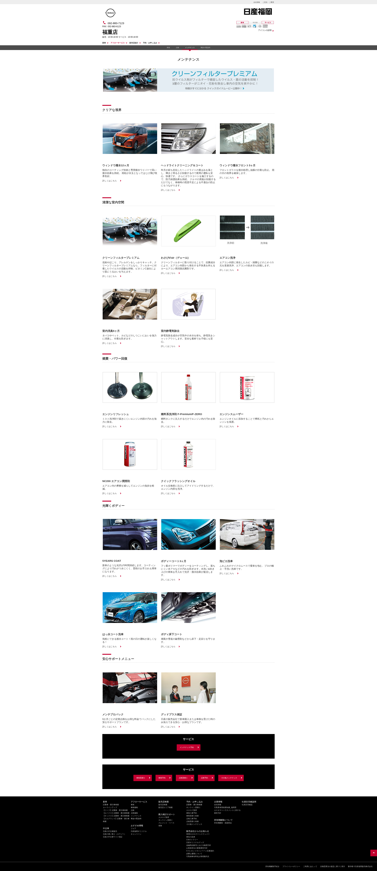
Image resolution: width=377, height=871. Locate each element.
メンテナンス (190, 47)
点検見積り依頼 (192, 821)
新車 (104, 43)
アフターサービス (118, 43)
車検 (168, 47)
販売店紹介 (133, 43)
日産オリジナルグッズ (195, 842)
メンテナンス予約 (187, 747)
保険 (160, 826)
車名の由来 (190, 837)
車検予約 (162, 778)
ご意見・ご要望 (268, 2)
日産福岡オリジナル (139, 831)
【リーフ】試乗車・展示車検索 (115, 810)
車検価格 (134, 807)
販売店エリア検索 (165, 807)
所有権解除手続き (272, 866)
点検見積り (183, 778)
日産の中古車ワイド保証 (112, 837)
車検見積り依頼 (192, 816)
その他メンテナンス (229, 778)
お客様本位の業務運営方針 (196, 848)
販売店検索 (162, 805)
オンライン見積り (165, 820)
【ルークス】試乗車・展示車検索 (116, 813)
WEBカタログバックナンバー (198, 834)
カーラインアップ (110, 807)
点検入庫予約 (191, 819)
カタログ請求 (163, 817)
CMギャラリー (192, 840)
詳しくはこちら (109, 180)
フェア (133, 828)
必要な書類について (194, 854)
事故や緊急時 (205, 47)
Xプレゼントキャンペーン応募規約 (200, 851)
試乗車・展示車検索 (111, 805)
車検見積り (140, 778)
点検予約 (204, 778)
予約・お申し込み (150, 43)
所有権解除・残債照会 (223, 823)
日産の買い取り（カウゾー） (114, 834)
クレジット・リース (166, 823)
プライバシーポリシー (291, 866)
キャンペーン (136, 834)
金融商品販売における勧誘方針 (198, 845)
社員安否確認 (247, 805)
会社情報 (256, 2)
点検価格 (134, 813)
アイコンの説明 (265, 30)
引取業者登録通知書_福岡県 (225, 807)
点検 (177, 47)
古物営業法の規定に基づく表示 (332, 866)
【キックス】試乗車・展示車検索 (116, 816)
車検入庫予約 (191, 813)
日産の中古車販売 (110, 831)
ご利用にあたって (310, 866)
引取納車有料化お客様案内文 (197, 856)
